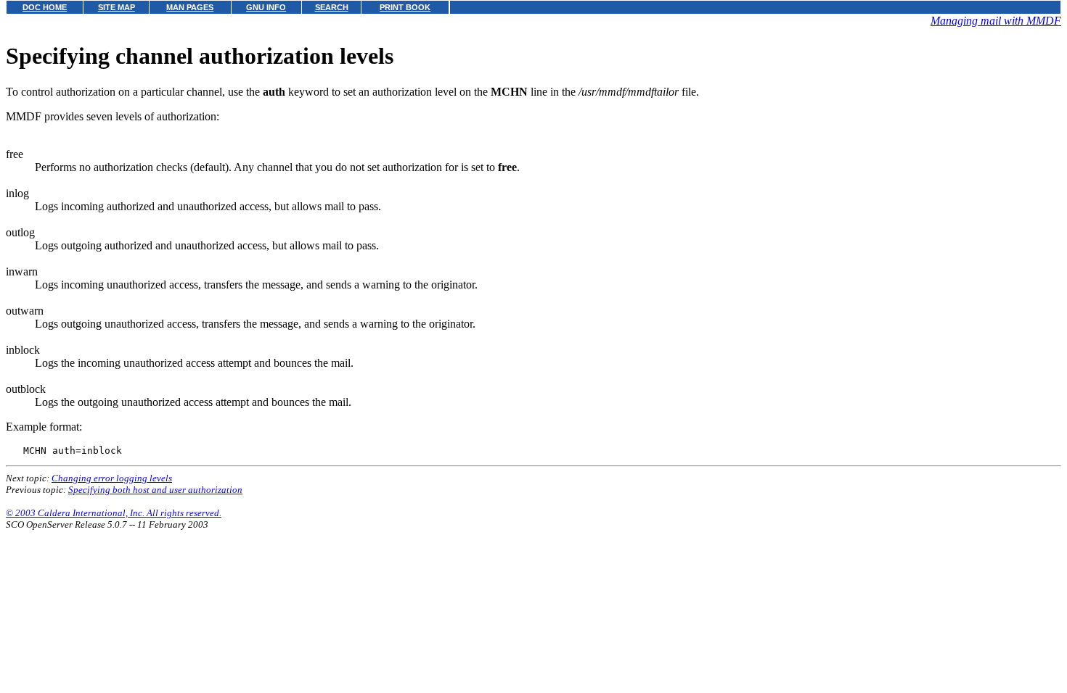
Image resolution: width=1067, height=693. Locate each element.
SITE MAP (116, 7)
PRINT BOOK (405, 7)
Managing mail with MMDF (996, 20)
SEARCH (331, 7)
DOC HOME (45, 7)
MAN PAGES (189, 7)
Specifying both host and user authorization (155, 489)
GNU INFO (266, 7)
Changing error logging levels (112, 478)
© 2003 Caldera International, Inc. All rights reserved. (113, 512)
